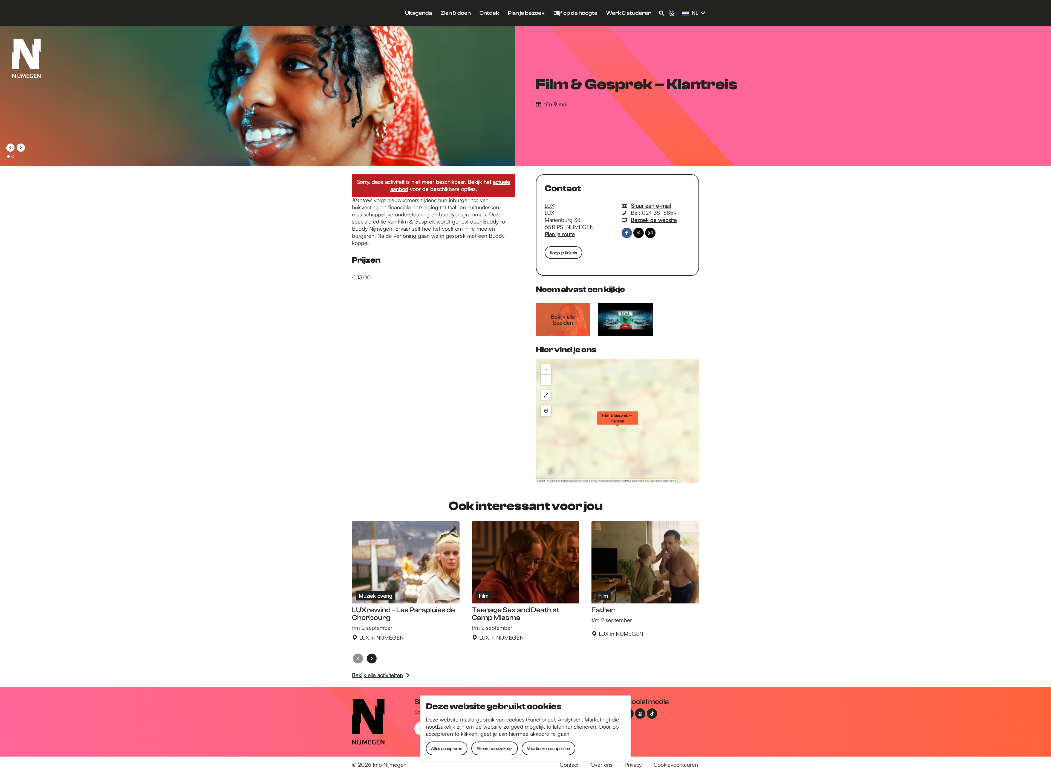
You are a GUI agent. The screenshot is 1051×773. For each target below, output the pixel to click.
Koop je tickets (563, 252)
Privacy (633, 764)
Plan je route (560, 234)
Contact (569, 764)
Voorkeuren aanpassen (548, 748)
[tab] (8, 156)
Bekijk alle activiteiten (377, 675)
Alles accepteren (446, 748)
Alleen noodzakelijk (495, 748)
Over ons (602, 764)
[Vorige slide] (358, 658)
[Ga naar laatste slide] (10, 148)
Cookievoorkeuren (676, 764)
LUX (549, 205)
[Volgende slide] (21, 148)
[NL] (685, 13)
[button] (617, 421)
